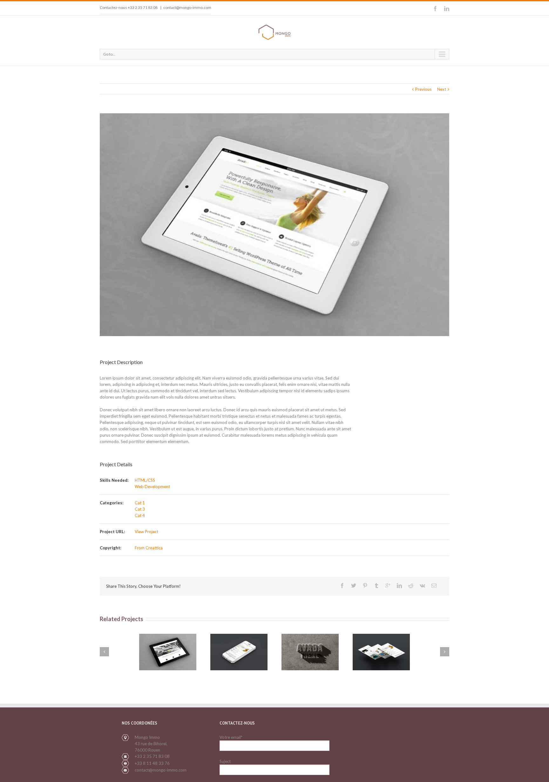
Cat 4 (140, 515)
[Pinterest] (365, 585)
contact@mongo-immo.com (187, 7)
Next (441, 89)
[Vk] (422, 585)
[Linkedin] (446, 8)
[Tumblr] (376, 585)
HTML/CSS (145, 480)
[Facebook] (435, 8)
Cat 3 (140, 509)
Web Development (152, 486)
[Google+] (387, 585)
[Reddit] (410, 585)
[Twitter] (353, 585)
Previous (423, 89)
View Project (146, 531)
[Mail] (434, 585)
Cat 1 (140, 502)
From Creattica (149, 547)
